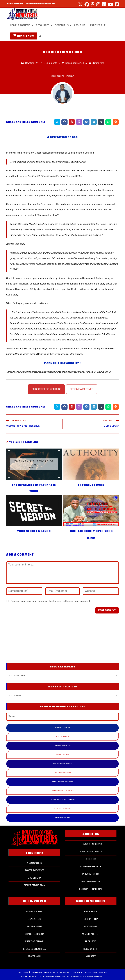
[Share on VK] (86, 122)
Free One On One (34, 941)
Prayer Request (34, 911)
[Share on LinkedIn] (94, 122)
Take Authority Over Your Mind (91, 534)
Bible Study (90, 911)
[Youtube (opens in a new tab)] (110, 4)
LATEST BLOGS (62, 754)
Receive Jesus (34, 926)
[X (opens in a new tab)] (80, 4)
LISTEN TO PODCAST (62, 727)
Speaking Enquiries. (34, 949)
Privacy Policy (90, 874)
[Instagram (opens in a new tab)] (98, 4)
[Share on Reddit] (116, 122)
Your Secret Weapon (34, 531)
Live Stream (34, 878)
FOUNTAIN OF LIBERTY (91, 851)
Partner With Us (90, 881)
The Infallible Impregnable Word (34, 488)
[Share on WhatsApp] (108, 122)
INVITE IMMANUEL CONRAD (63, 799)
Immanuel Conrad (63, 76)
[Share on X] (57, 122)
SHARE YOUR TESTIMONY (63, 790)
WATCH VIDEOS (62, 736)
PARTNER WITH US (63, 745)
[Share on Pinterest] (72, 122)
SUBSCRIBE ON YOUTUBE (46, 389)
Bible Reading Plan (34, 885)
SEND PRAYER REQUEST (62, 781)
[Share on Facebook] (64, 122)
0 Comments (50, 63)
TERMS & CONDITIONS (91, 844)
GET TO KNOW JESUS (62, 763)
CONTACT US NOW (62, 808)
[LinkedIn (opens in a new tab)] (104, 4)
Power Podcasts (34, 870)
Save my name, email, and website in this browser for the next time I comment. (51, 601)
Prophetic (90, 941)
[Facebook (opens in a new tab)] (87, 4)
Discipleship (91, 919)
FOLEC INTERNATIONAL (90, 889)
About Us (91, 859)
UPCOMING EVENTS (62, 772)
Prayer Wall (34, 956)
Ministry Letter (90, 934)
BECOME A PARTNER (81, 389)
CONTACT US (34, 919)
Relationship (90, 949)
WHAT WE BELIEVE (62, 817)
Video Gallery (34, 863)
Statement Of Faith (90, 866)
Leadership (90, 926)
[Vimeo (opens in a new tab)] (116, 4)
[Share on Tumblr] (101, 122)
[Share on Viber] (79, 122)
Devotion (29, 63)
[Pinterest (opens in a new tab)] (92, 4)
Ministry (91, 956)
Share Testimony (34, 934)
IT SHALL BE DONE (91, 484)
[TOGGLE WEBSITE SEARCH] (40, 36)
